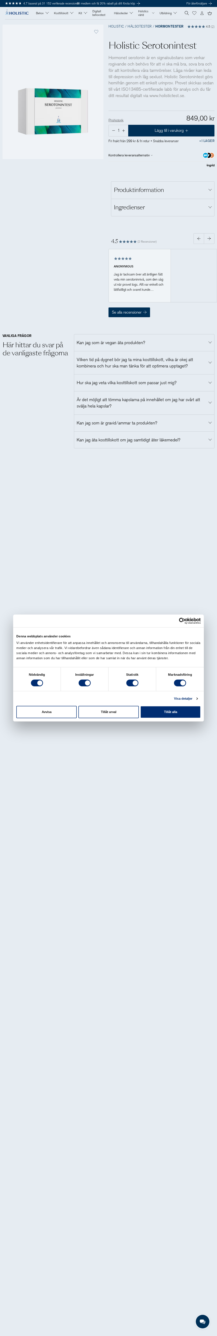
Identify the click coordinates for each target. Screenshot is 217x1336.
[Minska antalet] (113, 130)
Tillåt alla (170, 712)
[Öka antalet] (124, 130)
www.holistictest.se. (167, 95)
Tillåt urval (108, 712)
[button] (194, 13)
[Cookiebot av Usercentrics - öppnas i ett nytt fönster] (182, 621)
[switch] (85, 683)
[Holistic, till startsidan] (16, 13)
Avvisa (46, 712)
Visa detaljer (183, 698)
